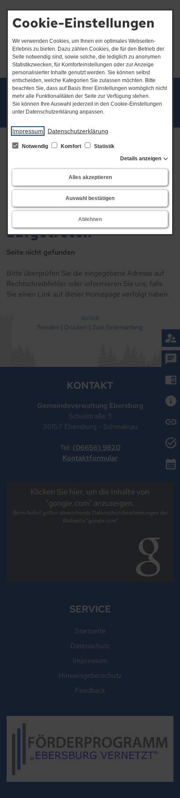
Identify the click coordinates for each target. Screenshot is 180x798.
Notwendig (35, 146)
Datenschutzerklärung (78, 131)
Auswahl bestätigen (90, 198)
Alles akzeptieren (90, 177)
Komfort (71, 146)
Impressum (27, 131)
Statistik (103, 146)
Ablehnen (90, 219)
